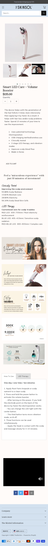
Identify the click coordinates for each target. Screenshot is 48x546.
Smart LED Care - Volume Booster (20, 88)
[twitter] (20, 493)
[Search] (43, 13)
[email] (31, 493)
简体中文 (5, 531)
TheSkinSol (18, 535)
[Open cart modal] (44, 7)
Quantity (6, 97)
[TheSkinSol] (24, 7)
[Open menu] (3, 7)
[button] (17, 84)
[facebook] (16, 493)
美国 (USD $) (20, 531)
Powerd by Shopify (30, 535)
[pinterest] (26, 493)
